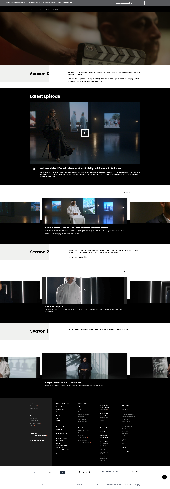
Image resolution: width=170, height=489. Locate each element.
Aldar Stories (126, 421)
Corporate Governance (104, 436)
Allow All (139, 3)
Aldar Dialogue (126, 411)
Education (103, 424)
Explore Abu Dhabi (62, 403)
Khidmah (81, 433)
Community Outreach (104, 459)
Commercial (34, 420)
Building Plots (34, 408)
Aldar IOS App (82, 440)
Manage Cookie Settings (124, 3)
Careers (59, 454)
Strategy (81, 416)
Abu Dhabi (33, 433)
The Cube (125, 435)
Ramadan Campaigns (125, 432)
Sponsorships (82, 419)
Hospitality (104, 428)
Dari (57, 411)
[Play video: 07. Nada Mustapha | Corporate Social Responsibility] (85, 366)
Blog (57, 423)
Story (80, 409)
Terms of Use (42, 484)
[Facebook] (77, 472)
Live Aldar (48, 9)
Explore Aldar (39, 9)
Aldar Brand (125, 405)
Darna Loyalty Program (38, 435)
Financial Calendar (62, 441)
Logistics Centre (35, 423)
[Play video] (85, 133)
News (58, 418)
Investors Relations (63, 427)
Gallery (58, 420)
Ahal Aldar (125, 419)
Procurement (82, 421)
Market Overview (61, 407)
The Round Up (126, 429)
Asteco (80, 435)
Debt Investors (60, 436)
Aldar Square (82, 424)
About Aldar (82, 407)
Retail (31, 425)
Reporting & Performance (104, 453)
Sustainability (104, 441)
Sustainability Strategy (104, 444)
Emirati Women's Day (128, 416)
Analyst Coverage (61, 438)
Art (123, 443)
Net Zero (103, 456)
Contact (135, 471)
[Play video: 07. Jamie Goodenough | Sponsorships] (85, 290)
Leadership (81, 411)
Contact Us (34, 438)
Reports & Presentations (60, 430)
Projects (102, 431)
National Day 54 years (127, 439)
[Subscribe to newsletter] (62, 472)
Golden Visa (60, 409)
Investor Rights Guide (62, 450)
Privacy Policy (33, 484)
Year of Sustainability (128, 414)
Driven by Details (127, 426)
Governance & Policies (104, 448)
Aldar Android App (83, 442)
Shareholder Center (62, 433)
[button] (134, 192)
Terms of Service (138, 484)
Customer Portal (83, 430)
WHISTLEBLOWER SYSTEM (38, 440)
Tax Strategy (126, 451)
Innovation (125, 447)
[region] (85, 3)
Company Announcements (61, 444)
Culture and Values (84, 414)
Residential (33, 406)
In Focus (124, 424)
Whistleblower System (52, 484)
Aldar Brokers (82, 437)
